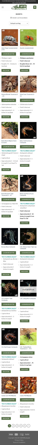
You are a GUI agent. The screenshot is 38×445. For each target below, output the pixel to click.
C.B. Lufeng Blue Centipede (28, 298)
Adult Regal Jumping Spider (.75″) (9, 49)
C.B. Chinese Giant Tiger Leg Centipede (28, 247)
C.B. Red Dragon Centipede (9, 347)
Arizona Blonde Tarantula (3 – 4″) (9, 95)
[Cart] (34, 7)
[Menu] (2, 7)
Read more (6, 70)
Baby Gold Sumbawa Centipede (26, 141)
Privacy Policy (19, 440)
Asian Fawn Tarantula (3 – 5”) (27, 95)
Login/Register (8, 54)
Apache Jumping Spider (27, 48)
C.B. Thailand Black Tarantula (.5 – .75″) (25, 348)
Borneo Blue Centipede (8, 247)
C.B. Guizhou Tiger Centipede (6, 299)
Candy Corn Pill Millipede (8, 395)
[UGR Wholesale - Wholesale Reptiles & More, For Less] (19, 7)
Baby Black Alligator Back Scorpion (8, 141)
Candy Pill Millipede (25, 395)
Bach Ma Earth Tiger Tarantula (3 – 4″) (7, 194)
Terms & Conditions (19, 442)
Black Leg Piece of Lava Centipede (27, 194)
